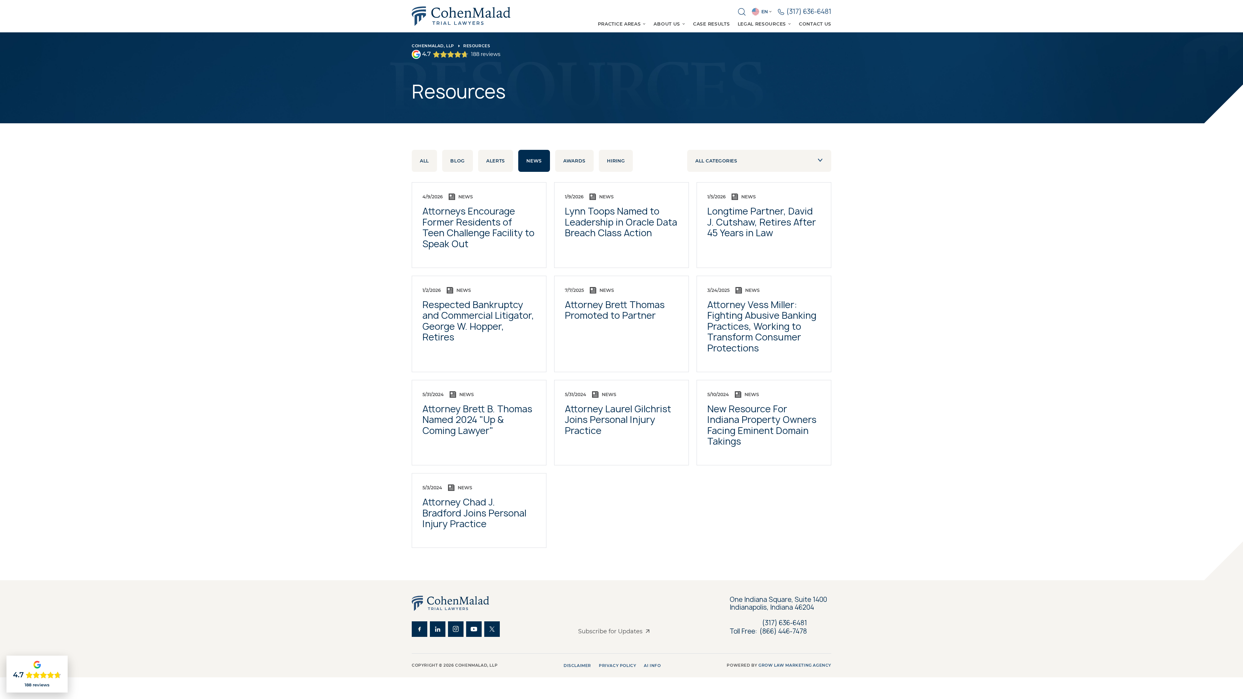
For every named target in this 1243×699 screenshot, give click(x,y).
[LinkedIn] (437, 629)
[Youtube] (474, 629)
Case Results (711, 24)
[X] (492, 629)
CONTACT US (815, 24)
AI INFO (652, 665)
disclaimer (577, 665)
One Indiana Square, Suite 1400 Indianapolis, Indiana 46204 (779, 603)
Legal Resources (762, 24)
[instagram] (456, 629)
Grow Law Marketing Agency (794, 665)
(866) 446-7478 (783, 631)
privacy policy (617, 665)
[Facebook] (419, 629)
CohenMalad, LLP (433, 45)
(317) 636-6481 (784, 622)
